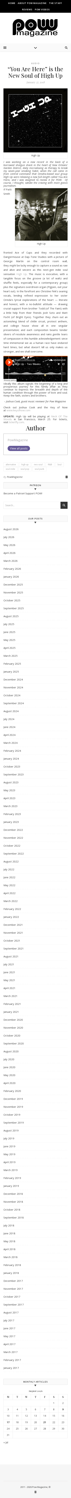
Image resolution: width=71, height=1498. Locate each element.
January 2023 (11, 822)
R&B (50, 464)
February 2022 (12, 909)
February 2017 (12, 1360)
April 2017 (9, 1344)
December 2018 (13, 1193)
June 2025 (9, 632)
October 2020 (11, 1035)
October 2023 (11, 766)
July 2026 (8, 537)
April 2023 (9, 798)
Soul (59, 464)
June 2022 (9, 877)
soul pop (25, 469)
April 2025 (9, 647)
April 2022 (9, 893)
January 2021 (11, 1011)
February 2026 (12, 568)
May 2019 (9, 1154)
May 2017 (9, 1336)
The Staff (55, 3)
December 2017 (13, 1280)
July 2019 (8, 1138)
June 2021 (9, 972)
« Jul (5, 1442)
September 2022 (13, 853)
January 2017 (11, 1368)
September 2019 (13, 1122)
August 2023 (11, 782)
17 (8, 1422)
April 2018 (9, 1249)
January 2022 (11, 917)
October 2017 (11, 1296)
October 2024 (11, 695)
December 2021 (13, 924)
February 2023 (12, 814)
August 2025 (11, 616)
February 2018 (12, 1265)
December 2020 (13, 1019)
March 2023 (10, 806)
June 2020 (9, 1067)
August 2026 (11, 529)
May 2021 (9, 980)
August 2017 (11, 1312)
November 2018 (13, 1201)
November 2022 (13, 837)
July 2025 (8, 624)
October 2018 (11, 1209)
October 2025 (11, 600)
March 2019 (10, 1170)
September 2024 (13, 703)
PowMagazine (18, 440)
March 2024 (10, 742)
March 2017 (10, 1352)
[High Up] (35, 120)
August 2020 (11, 1051)
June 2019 (9, 1146)
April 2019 (9, 1162)
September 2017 (13, 1304)
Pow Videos (42, 9)
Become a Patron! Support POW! (22, 493)
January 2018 (11, 1273)
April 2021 (9, 988)
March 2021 (10, 996)
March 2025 (10, 655)
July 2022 (8, 869)
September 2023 (13, 774)
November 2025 (13, 592)
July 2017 (8, 1320)
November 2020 (13, 1027)
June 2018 (9, 1233)
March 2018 (10, 1257)
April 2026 (9, 553)
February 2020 (12, 1091)
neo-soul (38, 464)
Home (11, 3)
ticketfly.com (16, 422)
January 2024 (11, 758)
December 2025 (13, 584)
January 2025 (11, 671)
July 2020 (8, 1059)
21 (44, 1422)
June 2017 (9, 1328)
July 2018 (8, 1225)
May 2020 (9, 1075)
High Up (21, 274)
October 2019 (11, 1114)
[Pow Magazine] (35, 28)
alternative (11, 464)
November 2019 (13, 1106)
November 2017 (13, 1288)
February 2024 (12, 750)
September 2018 (13, 1217)
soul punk (39, 469)
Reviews (27, 9)
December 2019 (13, 1098)
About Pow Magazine (32, 3)
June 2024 (9, 727)
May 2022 (9, 885)
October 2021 (11, 940)
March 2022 (10, 901)
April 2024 (9, 735)
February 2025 (12, 663)
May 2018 (9, 1241)
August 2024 (11, 711)
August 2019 (11, 1130)
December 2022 (13, 829)
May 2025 (9, 640)
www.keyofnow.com (18, 410)
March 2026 (10, 560)
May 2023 (9, 790)
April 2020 (9, 1083)
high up (25, 464)
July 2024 (8, 719)
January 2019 (11, 1186)
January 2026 (11, 576)
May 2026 (9, 545)
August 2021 (11, 956)
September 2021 (13, 948)
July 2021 (8, 964)
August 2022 (11, 861)
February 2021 (12, 1004)
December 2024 (13, 679)
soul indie (10, 469)
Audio (35, 63)
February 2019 (12, 1178)
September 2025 (13, 608)
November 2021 (13, 932)
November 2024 (13, 687)
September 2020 (13, 1043)
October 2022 (11, 845)
